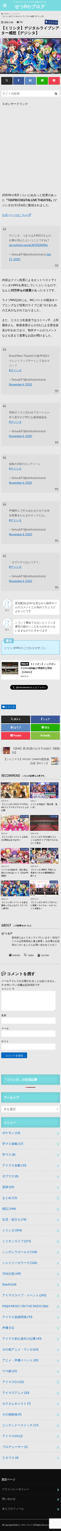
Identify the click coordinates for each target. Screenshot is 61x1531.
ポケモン (11, 1133)
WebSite (16, 955)
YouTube (45, 955)
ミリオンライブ (16, 1241)
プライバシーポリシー (15, 1489)
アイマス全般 (14, 1165)
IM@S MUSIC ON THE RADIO (25, 1306)
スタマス (10, 1457)
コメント (7, 988)
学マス (8, 1154)
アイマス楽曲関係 (17, 1317)
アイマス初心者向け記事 (22, 1338)
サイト (5, 1041)
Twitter (30, 955)
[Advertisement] (30, 152)
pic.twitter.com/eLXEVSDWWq (28, 245)
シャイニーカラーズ (19, 1263)
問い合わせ (9, 1498)
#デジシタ (15, 370)
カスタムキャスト (16, 1403)
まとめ (9, 1198)
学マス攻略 (12, 1143)
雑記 (9, 1208)
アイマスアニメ (15, 1392)
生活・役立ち (14, 1219)
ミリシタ (10, 706)
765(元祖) (11, 1273)
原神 (8, 1187)
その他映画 (12, 1414)
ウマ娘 (9, 1371)
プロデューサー (15, 1447)
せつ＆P (6, 933)
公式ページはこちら (15, 215)
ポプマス (10, 1176)
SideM (9, 1284)
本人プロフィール (13, 1508)
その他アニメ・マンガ (20, 1349)
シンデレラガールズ (19, 1252)
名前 (3, 1015)
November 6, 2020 (20, 384)
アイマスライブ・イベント (24, 1295)
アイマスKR (12, 1436)
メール (5, 1028)
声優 (8, 1328)
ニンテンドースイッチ (20, 1425)
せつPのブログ (30, 6)
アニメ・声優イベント (20, 1360)
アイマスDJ (13, 1382)
